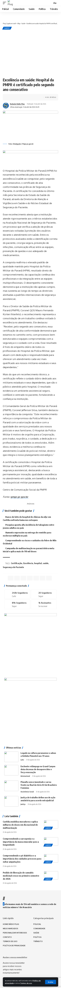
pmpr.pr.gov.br (19, 496)
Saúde (7, 28)
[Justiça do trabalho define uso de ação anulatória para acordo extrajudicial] (11, 801)
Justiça (23, 804)
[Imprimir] (31, 97)
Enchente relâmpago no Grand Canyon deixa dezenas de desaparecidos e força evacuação (38, 769)
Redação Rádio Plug (17, 104)
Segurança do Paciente (13, 567)
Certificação (16, 563)
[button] (50, 982)
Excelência (28, 563)
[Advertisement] (30, 53)
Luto (22, 760)
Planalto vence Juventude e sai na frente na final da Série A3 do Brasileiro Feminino (39, 785)
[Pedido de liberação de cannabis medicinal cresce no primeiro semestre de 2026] (51, 875)
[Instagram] (17, 604)
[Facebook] (17, 594)
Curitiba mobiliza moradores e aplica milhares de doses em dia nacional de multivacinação (20, 824)
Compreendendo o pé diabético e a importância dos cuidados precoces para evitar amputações (22, 858)
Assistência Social (27, 792)
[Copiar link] (27, 97)
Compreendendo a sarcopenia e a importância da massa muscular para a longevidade (21, 841)
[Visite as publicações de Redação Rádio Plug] (6, 106)
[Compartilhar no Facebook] (9, 97)
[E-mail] (36, 578)
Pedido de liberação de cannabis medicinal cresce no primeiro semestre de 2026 (21, 875)
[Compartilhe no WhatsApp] (18, 97)
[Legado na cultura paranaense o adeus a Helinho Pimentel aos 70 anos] (11, 757)
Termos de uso (26, 983)
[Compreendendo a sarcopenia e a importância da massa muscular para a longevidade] (51, 841)
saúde (45, 563)
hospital (38, 563)
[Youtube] (44, 604)
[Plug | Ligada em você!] (11, 3)
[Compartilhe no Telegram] (23, 97)
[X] (44, 594)
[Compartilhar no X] (14, 97)
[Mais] (36, 97)
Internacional (25, 776)
